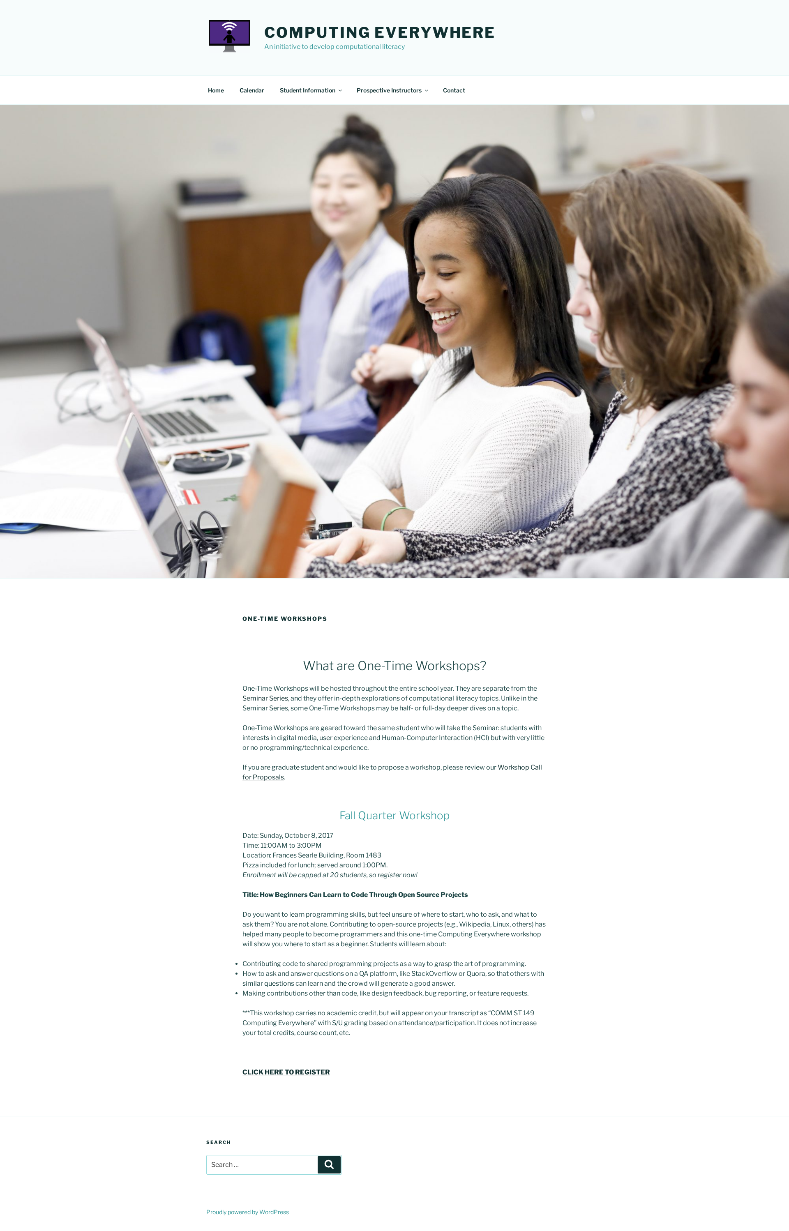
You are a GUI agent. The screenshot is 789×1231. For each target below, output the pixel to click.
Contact (454, 90)
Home (216, 90)
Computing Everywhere (380, 32)
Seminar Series (265, 698)
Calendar (252, 90)
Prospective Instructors (389, 90)
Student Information (307, 90)
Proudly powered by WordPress (247, 1211)
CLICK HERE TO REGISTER (286, 1072)
